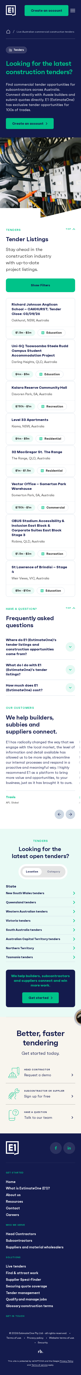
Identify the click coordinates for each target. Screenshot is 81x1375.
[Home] (8, 31)
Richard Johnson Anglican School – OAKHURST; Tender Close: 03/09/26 (36, 309)
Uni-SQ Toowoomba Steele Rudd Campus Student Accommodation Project (40, 351)
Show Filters (40, 285)
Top (68, 229)
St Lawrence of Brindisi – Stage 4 (39, 569)
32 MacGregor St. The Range (37, 452)
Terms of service (39, 1365)
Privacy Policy (66, 1361)
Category (53, 871)
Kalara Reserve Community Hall (39, 387)
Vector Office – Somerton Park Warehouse (39, 486)
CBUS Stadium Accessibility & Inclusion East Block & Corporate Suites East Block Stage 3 (38, 528)
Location (32, 871)
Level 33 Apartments (30, 419)
